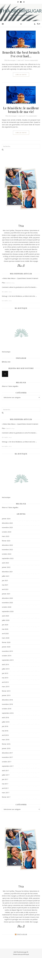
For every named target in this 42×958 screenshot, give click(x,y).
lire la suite (21, 74)
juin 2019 (5, 673)
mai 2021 (5, 585)
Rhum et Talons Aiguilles (10, 386)
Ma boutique (6, 352)
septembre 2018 (7, 713)
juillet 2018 (5, 722)
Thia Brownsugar (21, 11)
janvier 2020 (6, 647)
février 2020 (6, 642)
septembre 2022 (7, 558)
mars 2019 (5, 686)
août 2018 (5, 717)
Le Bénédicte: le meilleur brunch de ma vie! (21, 110)
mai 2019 (5, 678)
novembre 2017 (7, 757)
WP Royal (26, 954)
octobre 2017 (6, 762)
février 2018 (6, 744)
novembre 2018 (7, 704)
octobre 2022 (6, 554)
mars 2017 (5, 793)
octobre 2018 (6, 709)
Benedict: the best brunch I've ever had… (21, 54)
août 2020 (5, 616)
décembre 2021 (7, 572)
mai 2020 (5, 629)
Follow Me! (6, 362)
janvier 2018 (6, 748)
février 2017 (6, 797)
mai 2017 (5, 784)
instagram (22, 934)
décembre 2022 (7, 545)
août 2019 (5, 664)
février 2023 (6, 541)
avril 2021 (5, 589)
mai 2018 (5, 731)
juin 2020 (5, 625)
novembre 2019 (7, 651)
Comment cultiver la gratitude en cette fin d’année (19, 287)
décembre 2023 (7, 523)
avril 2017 (5, 788)
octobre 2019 (6, 656)
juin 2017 (5, 779)
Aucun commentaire (31, 60)
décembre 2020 (7, 598)
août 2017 (5, 770)
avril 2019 (5, 682)
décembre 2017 (7, 753)
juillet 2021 (5, 576)
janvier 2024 (6, 519)
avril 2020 (5, 633)
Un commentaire (31, 116)
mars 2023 (5, 536)
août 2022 (5, 563)
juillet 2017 (5, 775)
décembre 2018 (7, 700)
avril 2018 (5, 735)
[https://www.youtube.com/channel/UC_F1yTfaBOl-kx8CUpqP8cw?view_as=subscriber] (5, 374)
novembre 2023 (7, 527)
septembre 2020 (7, 611)
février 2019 (6, 691)
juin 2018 (5, 726)
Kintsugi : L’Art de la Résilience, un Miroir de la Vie (18, 296)
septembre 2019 (7, 660)
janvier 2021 (6, 594)
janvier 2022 (6, 567)
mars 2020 (5, 638)
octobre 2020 (6, 607)
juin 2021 (5, 580)
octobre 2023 (6, 532)
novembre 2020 (7, 603)
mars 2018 (5, 739)
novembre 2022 (7, 549)
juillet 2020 (5, 620)
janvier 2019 (6, 695)
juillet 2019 (5, 669)
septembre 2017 (7, 766)
